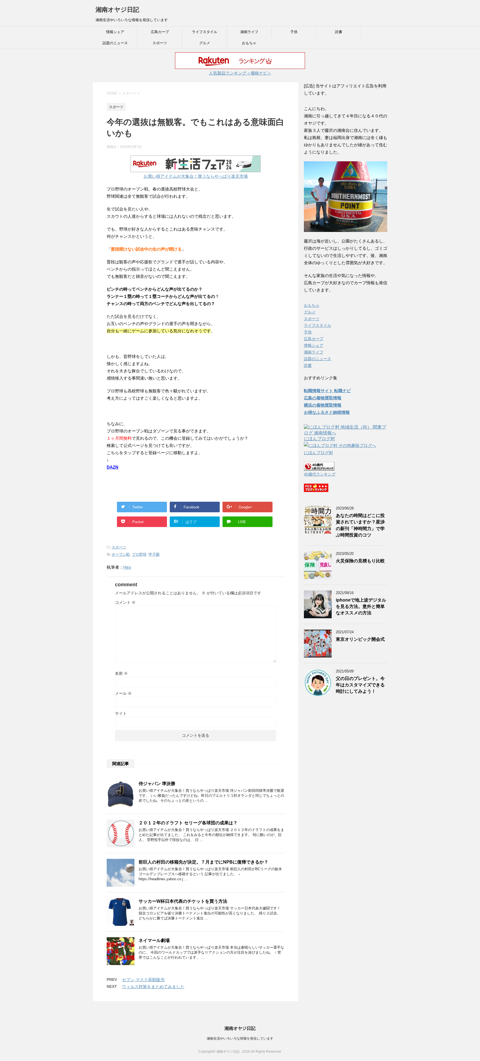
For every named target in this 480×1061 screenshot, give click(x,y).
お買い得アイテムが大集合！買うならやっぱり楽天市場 (196, 176)
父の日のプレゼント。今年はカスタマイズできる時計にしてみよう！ (360, 685)
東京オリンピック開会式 (360, 639)
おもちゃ (249, 43)
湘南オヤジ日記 (117, 9)
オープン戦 (121, 554)
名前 (121, 673)
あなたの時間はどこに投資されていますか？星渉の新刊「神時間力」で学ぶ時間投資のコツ (360, 525)
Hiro (127, 567)
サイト (121, 713)
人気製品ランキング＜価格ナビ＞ (240, 73)
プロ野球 (139, 554)
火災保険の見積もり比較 (360, 560)
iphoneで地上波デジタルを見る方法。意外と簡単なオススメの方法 (361, 606)
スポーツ (159, 43)
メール (123, 693)
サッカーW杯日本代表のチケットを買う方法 (183, 901)
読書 (338, 32)
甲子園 (154, 554)
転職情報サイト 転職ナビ (327, 390)
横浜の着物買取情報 (322, 405)
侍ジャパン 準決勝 (157, 783)
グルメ (204, 43)
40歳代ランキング (320, 474)
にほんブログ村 (319, 438)
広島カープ (160, 32)
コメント (125, 602)
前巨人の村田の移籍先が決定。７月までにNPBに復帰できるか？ (203, 862)
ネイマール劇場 (154, 940)
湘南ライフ (249, 32)
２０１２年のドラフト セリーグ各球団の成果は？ (188, 822)
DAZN (112, 467)
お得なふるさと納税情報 (327, 412)
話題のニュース (115, 43)
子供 (294, 32)
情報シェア (115, 32)
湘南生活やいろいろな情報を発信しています (240, 1038)
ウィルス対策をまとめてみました (153, 986)
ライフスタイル (204, 32)
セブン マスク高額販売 (143, 979)
